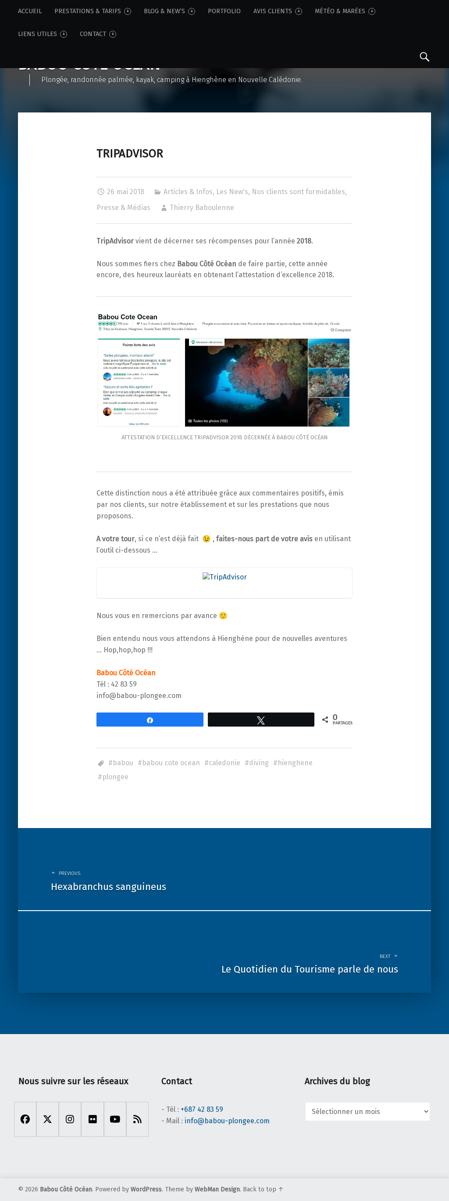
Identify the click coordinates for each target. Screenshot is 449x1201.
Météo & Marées (340, 11)
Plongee (115, 777)
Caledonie (224, 763)
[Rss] (137, 1119)
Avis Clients (272, 11)
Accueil (30, 11)
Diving (259, 763)
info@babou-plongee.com (227, 1121)
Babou (123, 763)
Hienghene (295, 763)
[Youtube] (115, 1119)
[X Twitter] (47, 1119)
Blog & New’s (164, 11)
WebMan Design (217, 1189)
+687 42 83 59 (202, 1109)
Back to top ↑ (263, 1189)
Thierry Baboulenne (202, 207)
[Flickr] (92, 1119)
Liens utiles (37, 34)
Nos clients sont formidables (298, 192)
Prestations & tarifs (87, 11)
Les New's (232, 192)
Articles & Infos (188, 192)
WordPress (146, 1189)
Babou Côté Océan (66, 1189)
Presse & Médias (123, 207)
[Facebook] (25, 1119)
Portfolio (224, 11)
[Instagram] (70, 1119)
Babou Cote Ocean (171, 763)
